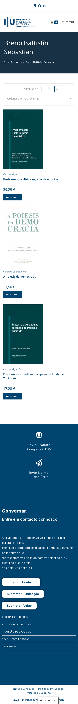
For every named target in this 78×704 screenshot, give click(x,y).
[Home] (5, 62)
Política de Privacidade (17, 624)
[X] (16, 673)
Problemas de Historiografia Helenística (30, 179)
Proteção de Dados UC (16, 631)
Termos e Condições (15, 616)
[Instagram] (10, 673)
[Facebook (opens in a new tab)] (39, 6)
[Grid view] (49, 89)
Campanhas (9, 646)
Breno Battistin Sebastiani (40, 62)
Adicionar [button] (12, 197)
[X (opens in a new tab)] (34, 6)
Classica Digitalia (12, 174)
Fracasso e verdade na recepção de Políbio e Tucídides (33, 376)
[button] (71, 113)
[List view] (57, 89)
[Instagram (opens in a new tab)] (44, 6)
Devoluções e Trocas (15, 639)
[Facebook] (5, 673)
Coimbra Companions (14, 271)
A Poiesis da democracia (19, 276)
